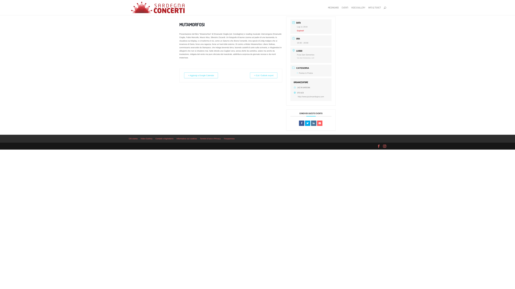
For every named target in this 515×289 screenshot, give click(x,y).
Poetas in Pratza (306, 73)
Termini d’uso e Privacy (210, 139)
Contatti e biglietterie (164, 139)
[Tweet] (307, 123)
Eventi (345, 8)
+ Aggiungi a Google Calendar (201, 75)
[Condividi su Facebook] (301, 123)
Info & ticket (374, 8)
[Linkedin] (313, 123)
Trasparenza (229, 139)
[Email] (319, 123)
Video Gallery (358, 8)
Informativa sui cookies (186, 139)
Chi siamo (133, 139)
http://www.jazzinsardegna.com (311, 97)
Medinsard (333, 8)
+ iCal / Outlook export (263, 75)
